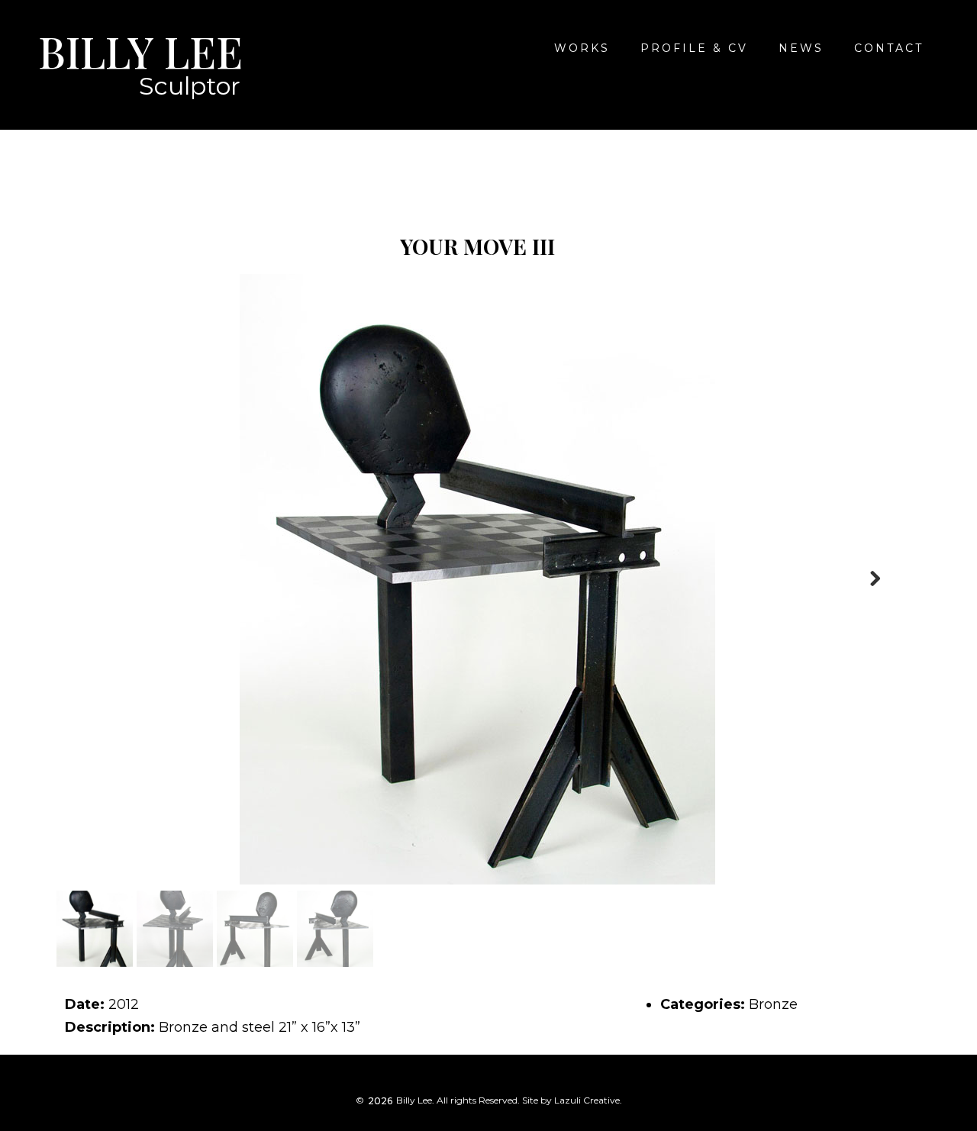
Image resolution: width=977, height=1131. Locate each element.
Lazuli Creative (587, 1100)
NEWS (801, 48)
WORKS (582, 48)
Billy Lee (140, 51)
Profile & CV (694, 48)
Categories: (702, 1004)
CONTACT (889, 48)
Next (874, 579)
